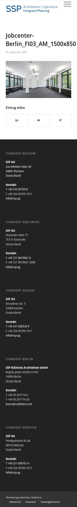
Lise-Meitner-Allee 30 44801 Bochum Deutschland (18, 171)
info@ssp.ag (13, 198)
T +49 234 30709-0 (17, 189)
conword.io (36, 497)
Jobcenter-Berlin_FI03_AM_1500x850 (41, 39)
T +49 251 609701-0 (17, 463)
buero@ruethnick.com (19, 404)
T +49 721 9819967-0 (18, 258)
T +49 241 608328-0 (17, 326)
